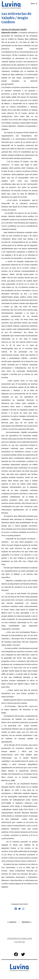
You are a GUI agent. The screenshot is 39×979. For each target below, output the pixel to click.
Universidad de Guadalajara (19, 938)
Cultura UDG (19, 942)
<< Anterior (11, 922)
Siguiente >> (27, 922)
